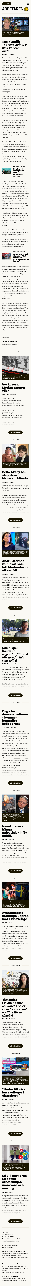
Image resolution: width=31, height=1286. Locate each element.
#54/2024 (5, 54)
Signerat (12, 54)
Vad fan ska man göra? (10, 727)
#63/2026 (5, 394)
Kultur (11, 923)
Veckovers (13, 394)
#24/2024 (16, 251)
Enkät (11, 1192)
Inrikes (12, 482)
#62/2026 (5, 482)
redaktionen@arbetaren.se (10, 1241)
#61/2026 (5, 839)
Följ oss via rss (8, 1247)
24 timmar (17, 758)
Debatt (11, 1099)
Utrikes (22, 251)
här (18, 743)
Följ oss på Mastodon (10, 1245)
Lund (3, 746)
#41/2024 (16, 166)
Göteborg (11, 746)
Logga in (6, 4)
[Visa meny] (28, 3)
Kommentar (13, 664)
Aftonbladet (16, 241)
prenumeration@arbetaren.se (15, 1272)
